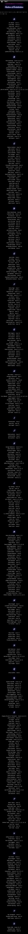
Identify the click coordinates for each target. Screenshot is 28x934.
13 (20, 28)
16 (18, 24)
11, (20, 595)
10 (21, 68)
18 (26, 89)
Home (2, 1)
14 (18, 26)
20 (18, 49)
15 (20, 46)
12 (20, 42)
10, (18, 685)
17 (21, 71)
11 (18, 22)
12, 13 (18, 304)
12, (19, 396)
